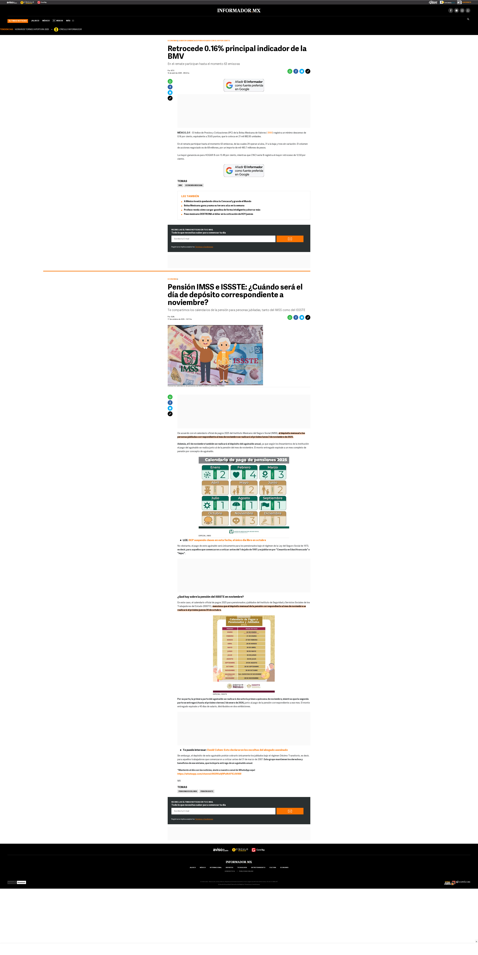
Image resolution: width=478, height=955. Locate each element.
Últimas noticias (18, 20)
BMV (270, 132)
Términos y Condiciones (204, 246)
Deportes (229, 867)
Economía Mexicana (193, 185)
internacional (216, 867)
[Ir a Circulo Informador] (25, 1)
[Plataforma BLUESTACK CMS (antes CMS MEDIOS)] (21, 881)
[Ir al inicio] (37, 10)
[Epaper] (446, 2)
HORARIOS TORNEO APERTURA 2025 (32, 29)
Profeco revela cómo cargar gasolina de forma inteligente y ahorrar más (222, 209)
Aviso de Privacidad (224, 884)
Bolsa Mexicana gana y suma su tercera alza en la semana (214, 205)
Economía (172, 40)
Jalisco (35, 20)
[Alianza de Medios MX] (450, 881)
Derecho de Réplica (238, 884)
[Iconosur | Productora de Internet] (12, 881)
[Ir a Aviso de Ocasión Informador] (12, 1)
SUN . (173, 316)
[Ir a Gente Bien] (40, 1)
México (46, 20)
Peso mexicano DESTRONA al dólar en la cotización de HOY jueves (218, 214)
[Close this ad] (476, 941)
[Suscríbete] (463, 2)
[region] (239, 949)
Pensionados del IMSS (188, 791)
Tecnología (242, 867)
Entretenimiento (258, 867)
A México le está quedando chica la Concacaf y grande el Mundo (217, 201)
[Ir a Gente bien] (258, 847)
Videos (59, 20)
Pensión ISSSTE (207, 791)
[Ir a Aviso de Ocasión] (220, 847)
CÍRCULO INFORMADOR (70, 29)
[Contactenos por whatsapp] (467, 9)
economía (284, 867)
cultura (272, 867)
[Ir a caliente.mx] (433, 2)
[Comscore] (463, 881)
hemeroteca (230, 871)
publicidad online (246, 871)
